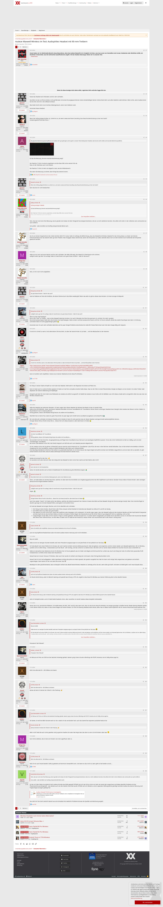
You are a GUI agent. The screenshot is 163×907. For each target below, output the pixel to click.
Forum (17, 30)
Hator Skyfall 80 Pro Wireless (38, 826)
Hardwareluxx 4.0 (20, 876)
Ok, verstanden (147, 902)
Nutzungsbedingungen (123, 876)
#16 (146, 428)
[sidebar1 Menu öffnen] (145, 2)
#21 (146, 588)
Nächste (25, 47)
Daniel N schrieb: (35, 182)
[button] (60, 3)
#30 (146, 771)
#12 (146, 328)
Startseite (143, 876)
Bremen (26, 130)
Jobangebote (20, 863)
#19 (146, 536)
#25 (146, 667)
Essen (26, 398)
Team (18, 862)
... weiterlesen (34, 56)
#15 (146, 404)
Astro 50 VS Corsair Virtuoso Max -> (32, 821)
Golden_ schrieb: (35, 650)
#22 (146, 603)
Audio (31, 817)
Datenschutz (20, 855)
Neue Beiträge (24, 30)
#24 (146, 647)
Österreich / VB (24, 419)
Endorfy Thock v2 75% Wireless (39, 837)
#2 (146, 94)
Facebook (66, 855)
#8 (146, 251)
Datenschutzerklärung (136, 898)
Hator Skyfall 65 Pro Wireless (38, 832)
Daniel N (22, 839)
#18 (146, 522)
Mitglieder (33, 30)
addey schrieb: (34, 202)
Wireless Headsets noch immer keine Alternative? (37, 816)
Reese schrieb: (34, 360)
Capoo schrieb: (34, 525)
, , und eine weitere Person (45, 174)
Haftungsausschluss (22, 857)
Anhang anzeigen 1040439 (37, 205)
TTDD (21, 817)
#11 (146, 308)
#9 (146, 269)
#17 (146, 455)
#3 (146, 115)
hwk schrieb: (34, 592)
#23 (146, 620)
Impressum (20, 854)
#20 (146, 568)
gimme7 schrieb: (35, 464)
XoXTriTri (22, 823)
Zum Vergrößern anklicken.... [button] (88, 216)
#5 (146, 179)
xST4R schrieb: (34, 571)
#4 (146, 137)
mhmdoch (141, 838)
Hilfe (138, 876)
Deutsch (29, 876)
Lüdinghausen (24, 353)
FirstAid (22, 833)
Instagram (66, 867)
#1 (146, 50)
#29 (146, 753)
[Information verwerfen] (146, 35)
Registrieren (42, 30)
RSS (64, 871)
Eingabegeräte (35, 828)
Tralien (26, 477)
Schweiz (26, 248)
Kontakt (19, 860)
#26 (146, 681)
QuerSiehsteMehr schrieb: (37, 623)
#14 (146, 383)
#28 (146, 736)
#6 (146, 199)
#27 (146, 710)
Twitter (65, 863)
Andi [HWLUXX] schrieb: (37, 774)
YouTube (65, 859)
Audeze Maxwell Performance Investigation (48, 792)
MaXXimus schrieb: (35, 431)
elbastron (22, 828)
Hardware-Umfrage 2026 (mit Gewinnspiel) (46, 35)
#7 (146, 233)
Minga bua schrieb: (35, 291)
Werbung (19, 865)
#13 (146, 356)
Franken (26, 217)
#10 (146, 287)
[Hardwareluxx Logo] (23, 3)
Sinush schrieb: (34, 725)
